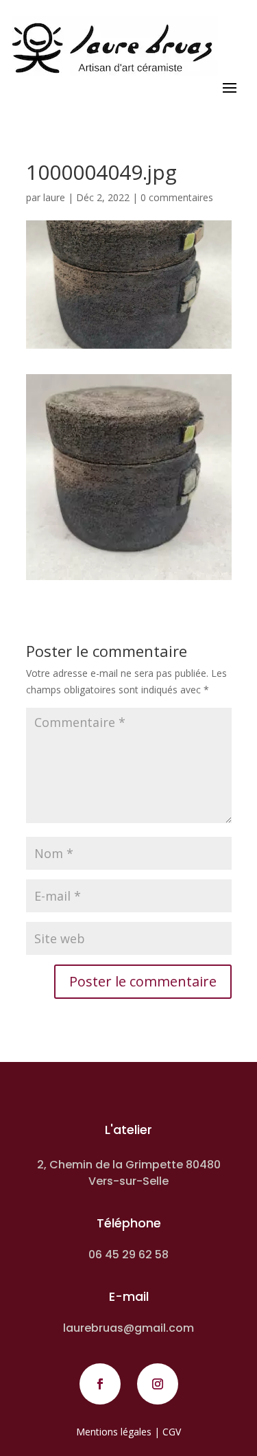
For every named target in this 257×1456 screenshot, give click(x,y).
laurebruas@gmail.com (128, 1328)
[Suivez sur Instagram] (157, 1384)
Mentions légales (113, 1431)
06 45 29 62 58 (128, 1254)
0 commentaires (176, 197)
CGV (171, 1431)
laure (54, 197)
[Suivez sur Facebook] (100, 1384)
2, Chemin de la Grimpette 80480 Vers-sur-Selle (129, 1173)
